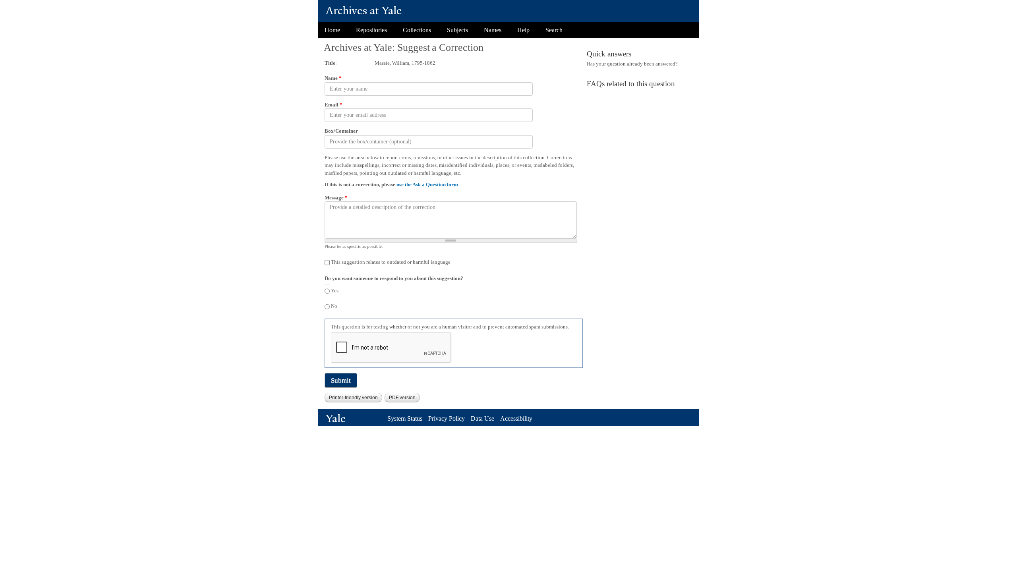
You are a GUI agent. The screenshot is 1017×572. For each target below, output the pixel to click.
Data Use (482, 418)
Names (492, 30)
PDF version (402, 397)
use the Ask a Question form (427, 184)
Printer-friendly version (353, 397)
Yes (334, 291)
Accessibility (516, 418)
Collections (417, 30)
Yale (336, 418)
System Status (404, 418)
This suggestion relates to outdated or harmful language (390, 262)
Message (336, 198)
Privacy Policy (446, 418)
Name (333, 78)
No (334, 306)
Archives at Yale (364, 10)
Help (523, 30)
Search (554, 30)
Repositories (371, 30)
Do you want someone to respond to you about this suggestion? (394, 278)
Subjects (457, 30)
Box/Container (341, 131)
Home (332, 30)
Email (333, 105)
